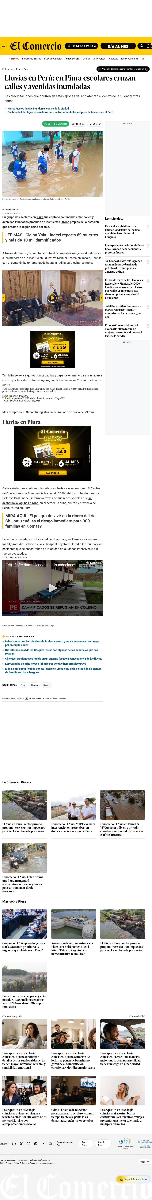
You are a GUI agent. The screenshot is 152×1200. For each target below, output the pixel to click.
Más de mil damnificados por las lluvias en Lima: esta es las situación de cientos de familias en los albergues (53, 670)
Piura (23, 685)
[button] (52, 587)
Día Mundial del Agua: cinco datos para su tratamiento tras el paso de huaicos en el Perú (60, 112)
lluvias (34, 685)
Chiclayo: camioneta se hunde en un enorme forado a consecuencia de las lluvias (53, 658)
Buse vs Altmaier (53, 58)
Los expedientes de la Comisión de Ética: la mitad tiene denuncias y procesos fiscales (124, 248)
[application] (52, 588)
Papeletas (113, 58)
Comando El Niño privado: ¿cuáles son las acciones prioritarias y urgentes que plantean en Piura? (23, 946)
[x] (21, 1144)
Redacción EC (12, 209)
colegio (46, 685)
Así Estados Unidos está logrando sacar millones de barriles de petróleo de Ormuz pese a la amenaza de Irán (123, 266)
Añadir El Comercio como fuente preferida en (123, 69)
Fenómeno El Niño (31, 58)
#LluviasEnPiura (10, 388)
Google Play (101, 1143)
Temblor (85, 58)
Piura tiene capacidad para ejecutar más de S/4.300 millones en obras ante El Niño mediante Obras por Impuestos (24, 1001)
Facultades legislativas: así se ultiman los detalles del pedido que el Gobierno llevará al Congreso (122, 231)
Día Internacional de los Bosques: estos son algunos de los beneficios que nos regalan (51, 651)
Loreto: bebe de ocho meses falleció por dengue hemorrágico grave (45, 663)
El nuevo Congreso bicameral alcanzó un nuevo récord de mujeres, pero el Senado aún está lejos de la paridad (123, 330)
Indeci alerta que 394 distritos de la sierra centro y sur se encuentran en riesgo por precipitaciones (52, 643)
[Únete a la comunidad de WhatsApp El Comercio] (55, 124)
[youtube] (36, 1144)
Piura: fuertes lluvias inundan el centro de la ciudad (38, 108)
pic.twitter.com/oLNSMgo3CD (50, 398)
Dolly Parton (98, 58)
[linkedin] (43, 1144)
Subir (142, 1162)
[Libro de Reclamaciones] (145, 1144)
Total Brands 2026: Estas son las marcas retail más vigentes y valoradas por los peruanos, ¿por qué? (123, 311)
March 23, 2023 (32, 400)
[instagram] (28, 1144)
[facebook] (14, 1144)
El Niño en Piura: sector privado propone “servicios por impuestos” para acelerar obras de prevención (24, 827)
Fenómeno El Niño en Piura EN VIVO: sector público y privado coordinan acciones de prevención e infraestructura (121, 829)
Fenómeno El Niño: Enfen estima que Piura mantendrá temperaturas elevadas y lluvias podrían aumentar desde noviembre (22, 884)
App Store (84, 1143)
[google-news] (50, 1144)
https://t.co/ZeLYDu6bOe (23, 398)
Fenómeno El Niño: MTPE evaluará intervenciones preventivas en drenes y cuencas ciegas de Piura (73, 827)
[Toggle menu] (3, 46)
